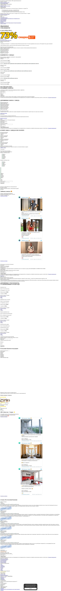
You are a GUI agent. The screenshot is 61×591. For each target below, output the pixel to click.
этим (34, 586)
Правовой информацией (52, 97)
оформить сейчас (3, 147)
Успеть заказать (3, 587)
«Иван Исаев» (10, 576)
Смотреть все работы (3, 416)
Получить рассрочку (3, 118)
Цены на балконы (3, 20)
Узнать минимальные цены (4, 127)
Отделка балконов (3, 19)
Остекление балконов (3, 17)
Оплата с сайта (2, 574)
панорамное (2, 345)
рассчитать (2, 95)
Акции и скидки (3, 23)
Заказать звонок (3, 556)
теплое (1, 343)
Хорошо (30, 588)
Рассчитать (5, 40)
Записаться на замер (3, 113)
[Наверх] (2, 590)
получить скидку (3, 273)
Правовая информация (4, 575)
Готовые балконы (3, 21)
